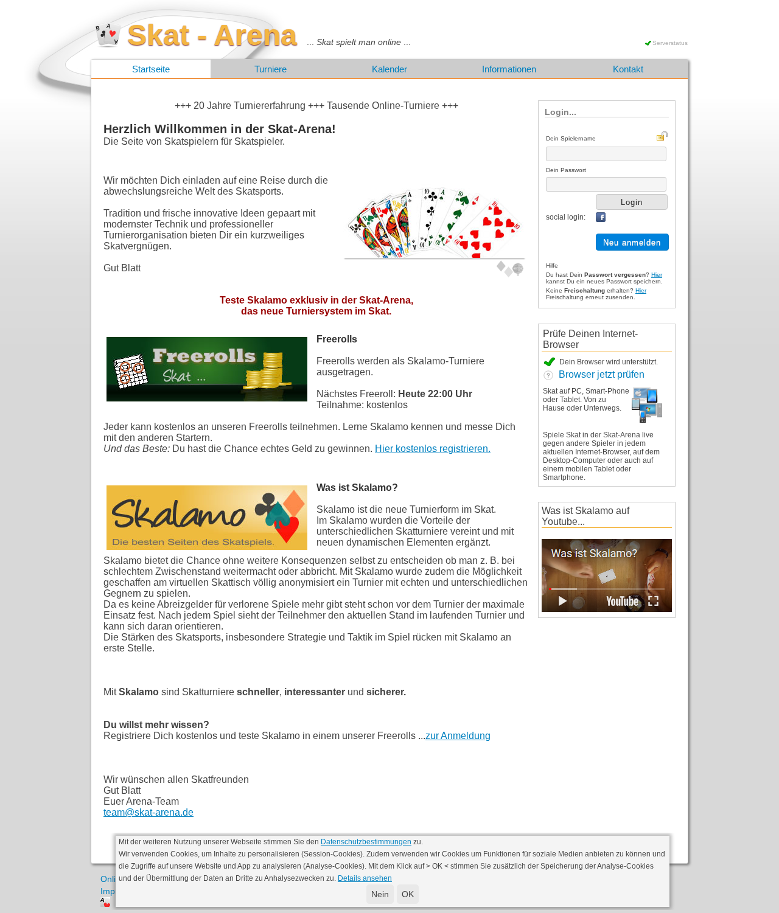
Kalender (389, 69)
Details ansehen (365, 878)
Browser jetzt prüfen (599, 374)
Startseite (151, 69)
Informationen (509, 69)
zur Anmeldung (458, 736)
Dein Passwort (566, 170)
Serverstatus (670, 43)
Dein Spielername (571, 138)
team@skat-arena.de (148, 812)
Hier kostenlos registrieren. (433, 448)
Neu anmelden (632, 242)
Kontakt (628, 69)
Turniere (270, 69)
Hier (656, 274)
